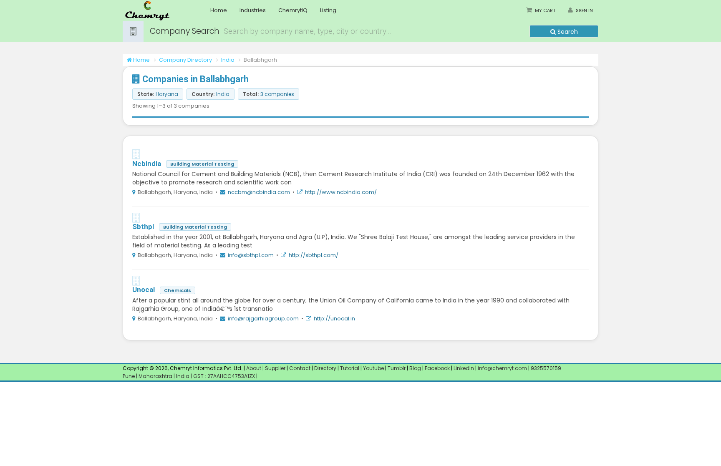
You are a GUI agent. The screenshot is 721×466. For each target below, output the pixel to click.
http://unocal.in (334, 318)
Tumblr (397, 368)
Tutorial (349, 368)
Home (218, 10)
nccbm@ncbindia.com (259, 192)
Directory (326, 368)
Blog (415, 368)
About (253, 368)
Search (567, 32)
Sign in (584, 10)
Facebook (437, 368)
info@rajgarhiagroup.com (263, 318)
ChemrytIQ (293, 10)
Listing (328, 10)
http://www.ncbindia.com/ (341, 192)
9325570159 (545, 368)
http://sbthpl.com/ (313, 255)
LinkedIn (464, 368)
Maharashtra (156, 376)
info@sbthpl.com (251, 255)
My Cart (545, 10)
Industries (252, 10)
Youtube (373, 368)
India (227, 60)
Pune (129, 376)
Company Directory (185, 60)
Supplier (275, 368)
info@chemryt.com (502, 368)
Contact (300, 368)
